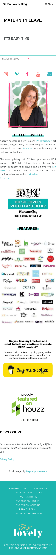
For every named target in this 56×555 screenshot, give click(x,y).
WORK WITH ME (28, 496)
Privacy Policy (7, 459)
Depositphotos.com (36, 471)
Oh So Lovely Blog (15, 4)
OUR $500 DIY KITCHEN (28, 501)
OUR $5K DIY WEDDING (28, 505)
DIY (26, 488)
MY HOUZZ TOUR (23, 492)
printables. (33, 174)
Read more (6, 178)
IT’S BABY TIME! (17, 38)
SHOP (39, 492)
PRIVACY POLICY (28, 509)
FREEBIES (14, 488)
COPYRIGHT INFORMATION (28, 513)
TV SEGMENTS (39, 488)
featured (28, 148)
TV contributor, (44, 140)
